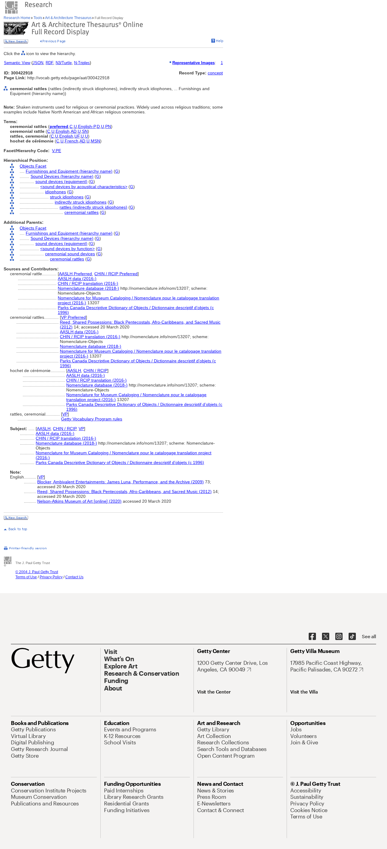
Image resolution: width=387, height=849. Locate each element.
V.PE (56, 150)
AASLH (74, 370)
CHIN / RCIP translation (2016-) (88, 283)
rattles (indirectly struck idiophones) (93, 207)
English (63, 131)
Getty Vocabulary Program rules (91, 418)
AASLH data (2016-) (77, 278)
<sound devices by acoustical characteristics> (83, 186)
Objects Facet (33, 166)
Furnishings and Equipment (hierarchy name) (69, 171)
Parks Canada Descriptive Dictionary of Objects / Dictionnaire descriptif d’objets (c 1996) (120, 462)
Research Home (17, 18)
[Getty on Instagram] (339, 636)
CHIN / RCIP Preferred (116, 273)
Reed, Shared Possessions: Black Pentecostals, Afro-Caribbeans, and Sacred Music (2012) (124, 491)
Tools (38, 18)
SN (85, 131)
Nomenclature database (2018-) (88, 288)
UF (77, 136)
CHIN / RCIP (95, 370)
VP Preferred (73, 317)
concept (215, 72)
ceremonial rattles (81, 212)
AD (73, 131)
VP (65, 414)
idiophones (55, 191)
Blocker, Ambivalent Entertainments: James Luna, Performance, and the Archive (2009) (120, 481)
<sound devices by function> (67, 248)
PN (108, 126)
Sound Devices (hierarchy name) (62, 176)
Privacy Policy (51, 577)
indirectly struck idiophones (80, 202)
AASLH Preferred (75, 273)
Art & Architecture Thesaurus (68, 18)
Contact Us (74, 577)
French (71, 141)
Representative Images (193, 62)
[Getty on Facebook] (312, 636)
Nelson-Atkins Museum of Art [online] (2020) (79, 501)
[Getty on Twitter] (325, 636)
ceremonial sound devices (70, 253)
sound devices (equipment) (61, 181)
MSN (95, 141)
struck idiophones (66, 196)
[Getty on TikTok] (352, 636)
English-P (87, 126)
